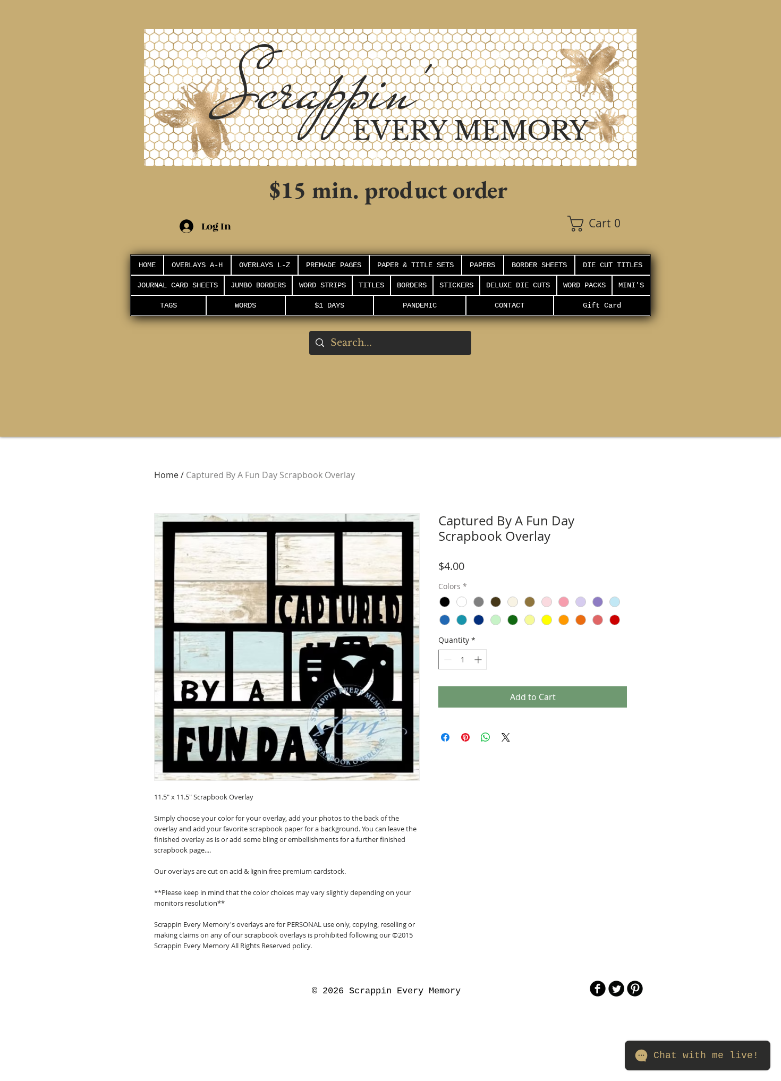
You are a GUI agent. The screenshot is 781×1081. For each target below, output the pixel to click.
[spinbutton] (462, 659)
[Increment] (479, 659)
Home (166, 475)
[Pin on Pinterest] (465, 737)
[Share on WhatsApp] (485, 737)
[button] (601, 224)
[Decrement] (446, 659)
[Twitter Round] (616, 989)
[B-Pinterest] (635, 989)
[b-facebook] (598, 989)
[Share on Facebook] (445, 737)
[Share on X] (505, 737)
